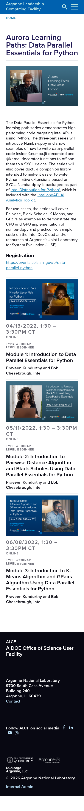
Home (11, 18)
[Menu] (74, 7)
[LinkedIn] (71, 728)
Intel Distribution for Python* (35, 189)
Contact (13, 701)
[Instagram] (17, 733)
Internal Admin (19, 786)
